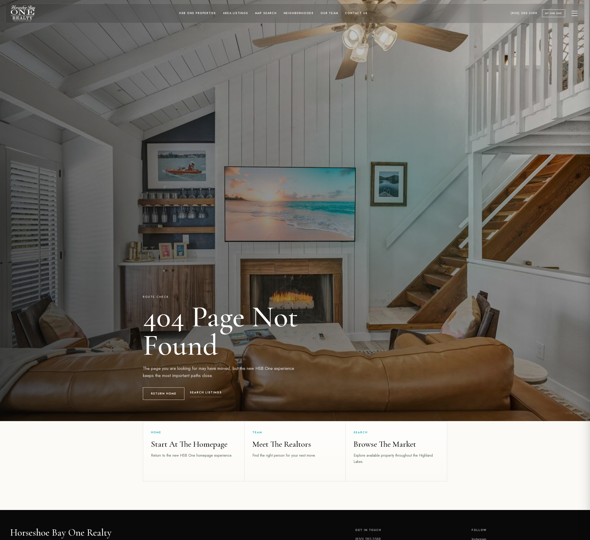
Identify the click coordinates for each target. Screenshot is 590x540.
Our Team (329, 13)
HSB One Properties (197, 13)
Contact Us (356, 13)
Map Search (266, 13)
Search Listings (206, 392)
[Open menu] (575, 13)
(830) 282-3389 (524, 13)
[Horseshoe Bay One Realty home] (23, 13)
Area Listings (235, 13)
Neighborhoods (299, 13)
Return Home (163, 394)
